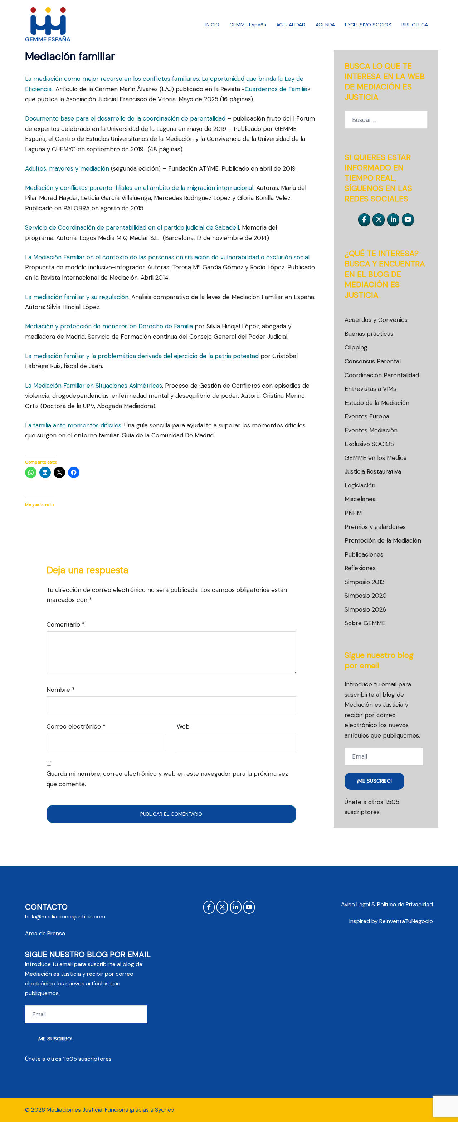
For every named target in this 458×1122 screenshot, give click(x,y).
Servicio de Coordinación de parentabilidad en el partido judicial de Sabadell (132, 227)
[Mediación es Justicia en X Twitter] (378, 219)
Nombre (61, 690)
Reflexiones (360, 568)
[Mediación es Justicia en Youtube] (408, 219)
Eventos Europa (367, 416)
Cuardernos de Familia (276, 89)
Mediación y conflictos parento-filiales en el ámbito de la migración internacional (139, 188)
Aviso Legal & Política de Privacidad (387, 904)
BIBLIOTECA (414, 24)
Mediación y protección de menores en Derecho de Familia (109, 326)
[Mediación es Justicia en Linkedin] (393, 219)
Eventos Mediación (371, 430)
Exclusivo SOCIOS (369, 444)
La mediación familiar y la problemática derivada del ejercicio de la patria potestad (142, 356)
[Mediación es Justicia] (48, 24)
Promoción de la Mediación (383, 540)
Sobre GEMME (365, 623)
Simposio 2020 (366, 595)
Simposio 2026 (365, 609)
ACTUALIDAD (291, 24)
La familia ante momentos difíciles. (73, 425)
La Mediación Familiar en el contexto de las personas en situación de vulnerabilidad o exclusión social (167, 257)
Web (183, 726)
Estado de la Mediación (377, 403)
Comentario (66, 624)
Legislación (360, 485)
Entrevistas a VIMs (370, 389)
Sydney (164, 1109)
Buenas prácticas (369, 334)
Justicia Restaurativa (373, 471)
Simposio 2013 (365, 582)
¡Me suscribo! (374, 781)
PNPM (353, 513)
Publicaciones (364, 554)
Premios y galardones (375, 527)
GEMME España (247, 24)
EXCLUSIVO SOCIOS (368, 24)
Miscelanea (360, 499)
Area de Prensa (45, 933)
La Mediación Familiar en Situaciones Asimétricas (93, 385)
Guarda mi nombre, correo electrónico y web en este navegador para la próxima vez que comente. (167, 779)
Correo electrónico (76, 726)
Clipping (356, 347)
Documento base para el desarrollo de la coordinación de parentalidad (125, 118)
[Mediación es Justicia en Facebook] (364, 219)
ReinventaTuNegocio (406, 921)
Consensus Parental (373, 361)
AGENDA (325, 24)
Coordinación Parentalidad (382, 375)
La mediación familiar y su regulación (76, 297)
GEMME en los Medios (375, 458)
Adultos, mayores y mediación (67, 168)
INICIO (212, 24)
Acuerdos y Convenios (376, 320)
